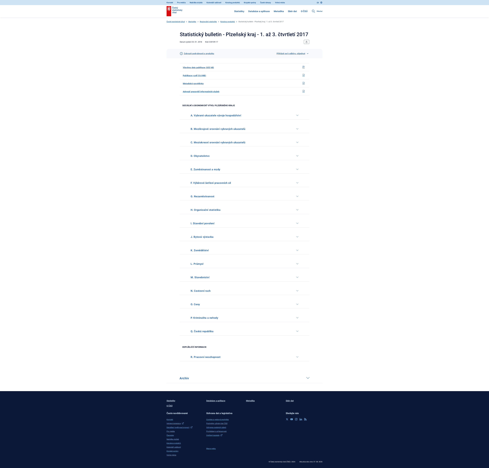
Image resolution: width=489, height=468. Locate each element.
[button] (185, 413)
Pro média (181, 3)
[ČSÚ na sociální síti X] (287, 419)
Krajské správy (250, 3)
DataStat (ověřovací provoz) (178, 427)
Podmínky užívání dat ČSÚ (216, 423)
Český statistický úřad (176, 22)
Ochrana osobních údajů (216, 427)
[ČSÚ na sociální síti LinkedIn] (301, 419)
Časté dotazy (265, 3)
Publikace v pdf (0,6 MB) (194, 75)
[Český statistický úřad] (174, 11)
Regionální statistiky (208, 22)
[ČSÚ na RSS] (305, 419)
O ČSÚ (304, 11)
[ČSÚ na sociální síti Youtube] (291, 419)
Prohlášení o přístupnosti (216, 431)
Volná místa (280, 3)
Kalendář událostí (214, 3)
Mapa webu (211, 449)
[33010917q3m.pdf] (303, 83)
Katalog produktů (232, 3)
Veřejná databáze (174, 423)
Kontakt (170, 3)
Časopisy (170, 435)
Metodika (279, 11)
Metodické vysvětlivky (193, 83)
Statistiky (239, 11)
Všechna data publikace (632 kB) (198, 67)
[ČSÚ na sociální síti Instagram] (296, 419)
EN (318, 2)
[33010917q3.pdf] (303, 75)
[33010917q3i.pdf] (303, 91)
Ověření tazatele (212, 435)
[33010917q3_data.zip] (303, 67)
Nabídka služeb (196, 3)
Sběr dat (292, 11)
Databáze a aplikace (259, 11)
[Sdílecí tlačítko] (306, 42)
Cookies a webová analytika (217, 419)
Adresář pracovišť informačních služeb (201, 91)
